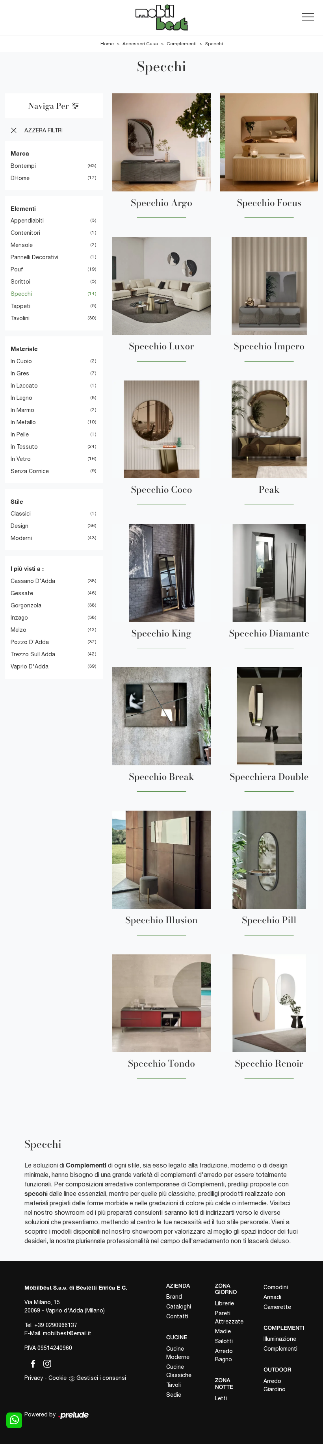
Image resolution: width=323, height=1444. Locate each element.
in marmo (22, 410)
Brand (174, 1297)
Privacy (33, 1378)
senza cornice (30, 471)
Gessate (22, 593)
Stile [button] (17, 501)
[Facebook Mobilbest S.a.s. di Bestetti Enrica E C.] (31, 1362)
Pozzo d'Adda (30, 642)
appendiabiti (27, 220)
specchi (21, 294)
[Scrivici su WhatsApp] (14, 1420)
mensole (22, 245)
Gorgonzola (26, 605)
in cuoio (21, 361)
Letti (221, 1398)
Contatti (177, 1316)
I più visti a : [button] (27, 568)
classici (21, 513)
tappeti (20, 306)
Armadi (272, 1297)
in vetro (21, 459)
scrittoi (20, 281)
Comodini (276, 1287)
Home (107, 43)
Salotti (224, 1341)
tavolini (20, 318)
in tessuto (24, 447)
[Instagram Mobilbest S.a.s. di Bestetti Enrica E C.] (45, 1362)
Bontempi (23, 166)
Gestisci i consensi (101, 1378)
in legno (21, 398)
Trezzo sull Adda (33, 654)
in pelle (20, 434)
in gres (20, 373)
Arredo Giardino (275, 1385)
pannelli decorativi (34, 257)
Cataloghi (178, 1306)
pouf (17, 269)
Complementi (182, 43)
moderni (21, 538)
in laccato (24, 385)
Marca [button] (20, 153)
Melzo (18, 630)
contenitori (25, 233)
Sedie (173, 1395)
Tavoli (173, 1385)
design (19, 526)
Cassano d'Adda (33, 581)
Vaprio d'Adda (29, 666)
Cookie (57, 1378)
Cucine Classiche (178, 1371)
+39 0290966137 (55, 1325)
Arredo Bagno (224, 1355)
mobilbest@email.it (67, 1333)
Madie (223, 1331)
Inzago (19, 617)
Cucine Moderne (177, 1353)
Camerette (277, 1307)
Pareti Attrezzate (229, 1317)
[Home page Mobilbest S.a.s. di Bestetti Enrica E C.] (161, 17)
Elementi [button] (23, 208)
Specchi (214, 43)
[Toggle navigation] (308, 17)
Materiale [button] (24, 348)
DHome (20, 178)
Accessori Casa (140, 43)
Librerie (224, 1303)
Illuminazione (280, 1339)
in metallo (23, 422)
